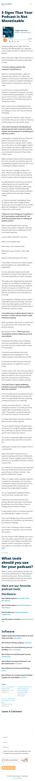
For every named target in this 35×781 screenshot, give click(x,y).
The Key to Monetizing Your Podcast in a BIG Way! (8, 700)
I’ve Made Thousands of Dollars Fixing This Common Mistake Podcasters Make (25, 689)
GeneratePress (17, 778)
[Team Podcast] (6, 4)
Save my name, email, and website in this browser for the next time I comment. (17, 752)
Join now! (5, 553)
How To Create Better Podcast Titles (8, 687)
